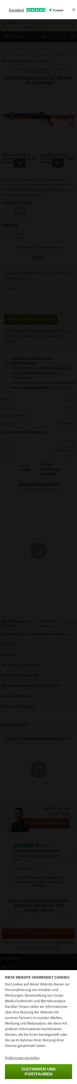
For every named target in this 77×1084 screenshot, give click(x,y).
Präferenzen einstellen (22, 1058)
